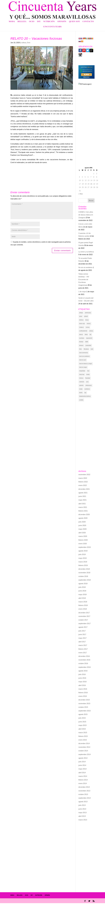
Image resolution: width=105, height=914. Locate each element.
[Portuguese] (89, 38)
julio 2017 (82, 631)
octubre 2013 (83, 794)
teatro (80, 392)
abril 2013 (82, 816)
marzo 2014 (82, 776)
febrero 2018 (83, 605)
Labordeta (88, 345)
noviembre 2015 (84, 703)
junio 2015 (82, 722)
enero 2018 (82, 609)
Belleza (22, 22)
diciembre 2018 (84, 569)
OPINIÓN (47, 895)
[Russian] (79, 41)
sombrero (87, 389)
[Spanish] (82, 41)
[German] (84, 38)
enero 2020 (82, 543)
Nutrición (49, 22)
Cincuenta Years (52, 27)
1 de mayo (82, 291)
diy (90, 334)
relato (80, 389)
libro (80, 349)
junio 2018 (82, 591)
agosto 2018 (82, 583)
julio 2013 (82, 805)
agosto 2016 (82, 671)
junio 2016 (82, 678)
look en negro (83, 367)
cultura (23, 42)
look (92, 349)
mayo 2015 (82, 725)
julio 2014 (82, 762)
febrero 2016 (83, 692)
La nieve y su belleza (86, 252)
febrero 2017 (83, 649)
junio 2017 (82, 634)
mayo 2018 (82, 594)
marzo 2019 (82, 562)
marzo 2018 (82, 602)
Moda (12, 22)
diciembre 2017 (84, 613)
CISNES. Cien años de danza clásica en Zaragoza (85, 214)
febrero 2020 (83, 540)
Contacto (88, 22)
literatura (86, 349)
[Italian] (87, 38)
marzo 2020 (82, 536)
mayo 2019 (82, 558)
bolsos (89, 323)
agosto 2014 (82, 758)
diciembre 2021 (84, 489)
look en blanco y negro (85, 363)
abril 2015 (82, 729)
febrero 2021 (83, 511)
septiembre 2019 (84, 547)
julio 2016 (82, 674)
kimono (81, 345)
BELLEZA (19, 895)
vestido (81, 400)
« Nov (80, 194)
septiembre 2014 (84, 754)
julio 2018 (82, 587)
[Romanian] (92, 38)
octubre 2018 (83, 576)
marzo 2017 (82, 645)
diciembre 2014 (84, 743)
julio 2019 (82, 554)
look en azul (82, 360)
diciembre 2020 (84, 514)
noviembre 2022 (84, 474)
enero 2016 (82, 696)
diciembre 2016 (84, 656)
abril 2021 (82, 504)
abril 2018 (82, 598)
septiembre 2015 (84, 711)
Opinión (61, 22)
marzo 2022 (82, 478)
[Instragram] (80, 56)
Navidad (87, 378)
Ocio (31, 22)
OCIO (26, 895)
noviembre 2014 (84, 747)
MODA (12, 895)
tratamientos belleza (85, 396)
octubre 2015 (83, 707)
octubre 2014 (83, 751)
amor (80, 316)
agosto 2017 (82, 627)
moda (88, 374)
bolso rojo (82, 323)
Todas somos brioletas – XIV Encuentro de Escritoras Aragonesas (83, 279)
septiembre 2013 (84, 798)
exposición (89, 338)
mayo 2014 (82, 769)
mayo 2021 (82, 500)
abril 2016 (82, 685)
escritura (81, 338)
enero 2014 (82, 783)
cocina (87, 327)
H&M (86, 341)
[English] (79, 38)
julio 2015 (82, 718)
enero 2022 (82, 485)
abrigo (81, 312)
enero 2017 (82, 653)
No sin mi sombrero (85, 267)
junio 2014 (82, 765)
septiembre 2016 (84, 667)
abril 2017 (82, 642)
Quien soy (74, 22)
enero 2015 (82, 740)
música (81, 378)
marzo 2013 (82, 820)
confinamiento (83, 331)
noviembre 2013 (84, 791)
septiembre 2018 (84, 580)
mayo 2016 (82, 682)
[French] (82, 38)
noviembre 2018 (84, 573)
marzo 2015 (82, 732)
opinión (81, 385)
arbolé (86, 316)
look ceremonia (83, 352)
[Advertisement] (86, 133)
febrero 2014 (83, 780)
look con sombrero (84, 356)
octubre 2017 (83, 620)
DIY (39, 22)
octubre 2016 (83, 663)
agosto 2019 (82, 551)
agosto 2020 (82, 518)
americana (88, 312)
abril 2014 (82, 772)
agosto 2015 (82, 714)
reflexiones (89, 385)
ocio (87, 382)
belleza (81, 320)
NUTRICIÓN (38, 895)
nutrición (81, 382)
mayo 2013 (82, 812)
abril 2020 (82, 533)
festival (81, 341)
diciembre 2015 (84, 700)
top (85, 392)
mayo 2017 (82, 638)
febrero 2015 (83, 736)
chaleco (81, 327)
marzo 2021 (82, 507)
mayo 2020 (82, 529)
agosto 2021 (82, 493)
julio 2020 (82, 522)
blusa (86, 320)
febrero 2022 (83, 482)
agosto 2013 (82, 801)
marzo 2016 (82, 689)
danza (81, 334)
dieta (86, 334)
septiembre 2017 (84, 623)
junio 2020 (82, 525)
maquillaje (82, 371)
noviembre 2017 (84, 616)
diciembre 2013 (84, 787)
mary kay (81, 374)
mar (88, 371)
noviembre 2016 (84, 660)
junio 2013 (82, 809)
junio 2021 (82, 496)
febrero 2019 (83, 565)
